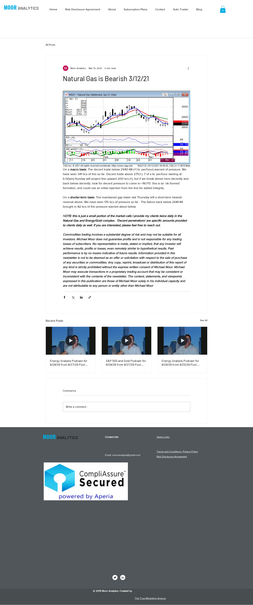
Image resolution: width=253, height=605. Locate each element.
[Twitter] (115, 577)
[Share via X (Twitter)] (73, 297)
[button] (223, 9)
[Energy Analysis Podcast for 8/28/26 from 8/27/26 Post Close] (71, 341)
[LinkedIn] (122, 577)
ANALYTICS (28, 8)
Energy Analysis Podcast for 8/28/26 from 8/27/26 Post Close (68, 362)
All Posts (50, 44)
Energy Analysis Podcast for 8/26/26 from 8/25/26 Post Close (180, 362)
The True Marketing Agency (150, 598)
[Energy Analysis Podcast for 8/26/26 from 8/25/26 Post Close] (182, 341)
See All (203, 320)
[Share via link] (89, 297)
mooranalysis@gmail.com (126, 454)
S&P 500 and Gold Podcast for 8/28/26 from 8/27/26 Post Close (126, 362)
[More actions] (188, 68)
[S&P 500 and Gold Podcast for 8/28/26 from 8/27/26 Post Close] (126, 341)
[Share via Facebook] (64, 297)
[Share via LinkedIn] (81, 297)
